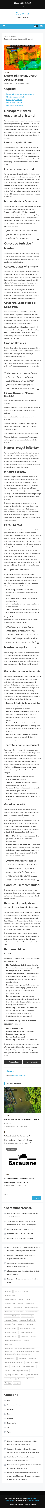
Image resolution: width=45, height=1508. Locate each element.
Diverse (9, 1414)
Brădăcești (30, 1303)
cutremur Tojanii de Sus (27, 1328)
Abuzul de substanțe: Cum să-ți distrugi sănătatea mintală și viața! (23, 1272)
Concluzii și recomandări (14, 105)
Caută (6, 1194)
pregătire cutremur (29, 1366)
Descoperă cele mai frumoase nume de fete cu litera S (22, 1280)
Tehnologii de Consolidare (29, 1375)
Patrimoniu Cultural (32, 1362)
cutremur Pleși (10, 1324)
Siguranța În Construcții (20, 1370)
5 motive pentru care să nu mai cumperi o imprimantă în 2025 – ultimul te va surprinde (21, 1223)
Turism (6, 72)
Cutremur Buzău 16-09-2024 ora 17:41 (20, 1234)
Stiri (8, 1427)
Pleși (6, 1366)
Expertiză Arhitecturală (13, 1340)
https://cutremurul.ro (19, 1075)
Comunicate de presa (14, 1405)
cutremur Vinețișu (27, 1332)
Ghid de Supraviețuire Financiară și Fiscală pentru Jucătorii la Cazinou (23, 1215)
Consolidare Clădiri (31, 1307)
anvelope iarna (10, 1295)
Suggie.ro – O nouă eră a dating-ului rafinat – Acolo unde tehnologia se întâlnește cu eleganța (23, 1450)
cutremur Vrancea (11, 1336)
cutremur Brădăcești (12, 1316)
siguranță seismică (11, 1375)
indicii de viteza (10, 1358)
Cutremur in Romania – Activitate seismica (23, 1504)
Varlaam (30, 1379)
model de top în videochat (13, 1362)
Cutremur (22, 13)
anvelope (8, 1291)
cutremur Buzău (27, 1316)
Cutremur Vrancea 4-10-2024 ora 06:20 (20, 1229)
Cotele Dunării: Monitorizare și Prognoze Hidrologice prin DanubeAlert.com (20, 1264)
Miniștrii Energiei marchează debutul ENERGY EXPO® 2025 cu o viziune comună (22, 1442)
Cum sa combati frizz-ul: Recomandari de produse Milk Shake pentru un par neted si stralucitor (23, 1249)
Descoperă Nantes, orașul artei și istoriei (20, 94)
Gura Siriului (9, 1345)
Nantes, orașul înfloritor (14, 100)
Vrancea (16, 1383)
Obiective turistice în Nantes (15, 97)
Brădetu (20, 1303)
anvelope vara (10, 1303)
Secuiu (7, 1370)
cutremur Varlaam (11, 1332)
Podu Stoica (16, 1366)
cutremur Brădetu (32, 1312)
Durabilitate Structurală (28, 1336)
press (21, 1126)
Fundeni (26, 1340)
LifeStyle (10, 1418)
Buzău (7, 1307)
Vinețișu (8, 1383)
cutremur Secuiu (10, 1328)
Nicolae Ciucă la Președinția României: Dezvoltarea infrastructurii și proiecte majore (24, 1466)
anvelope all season (21, 1291)
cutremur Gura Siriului (27, 1320)
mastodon (32, 1358)
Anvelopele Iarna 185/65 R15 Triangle (17, 1299)
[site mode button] (36, 26)
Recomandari (11, 1423)
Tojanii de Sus (9, 1379)
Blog (5, 1132)
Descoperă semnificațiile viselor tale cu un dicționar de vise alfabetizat (21, 1257)
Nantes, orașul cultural (14, 103)
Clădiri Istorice (17, 1307)
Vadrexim (21, 1379)
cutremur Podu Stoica (25, 1324)
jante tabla (22, 1358)
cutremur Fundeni (11, 1320)
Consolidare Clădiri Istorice (14, 1312)
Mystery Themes (33, 1500)
